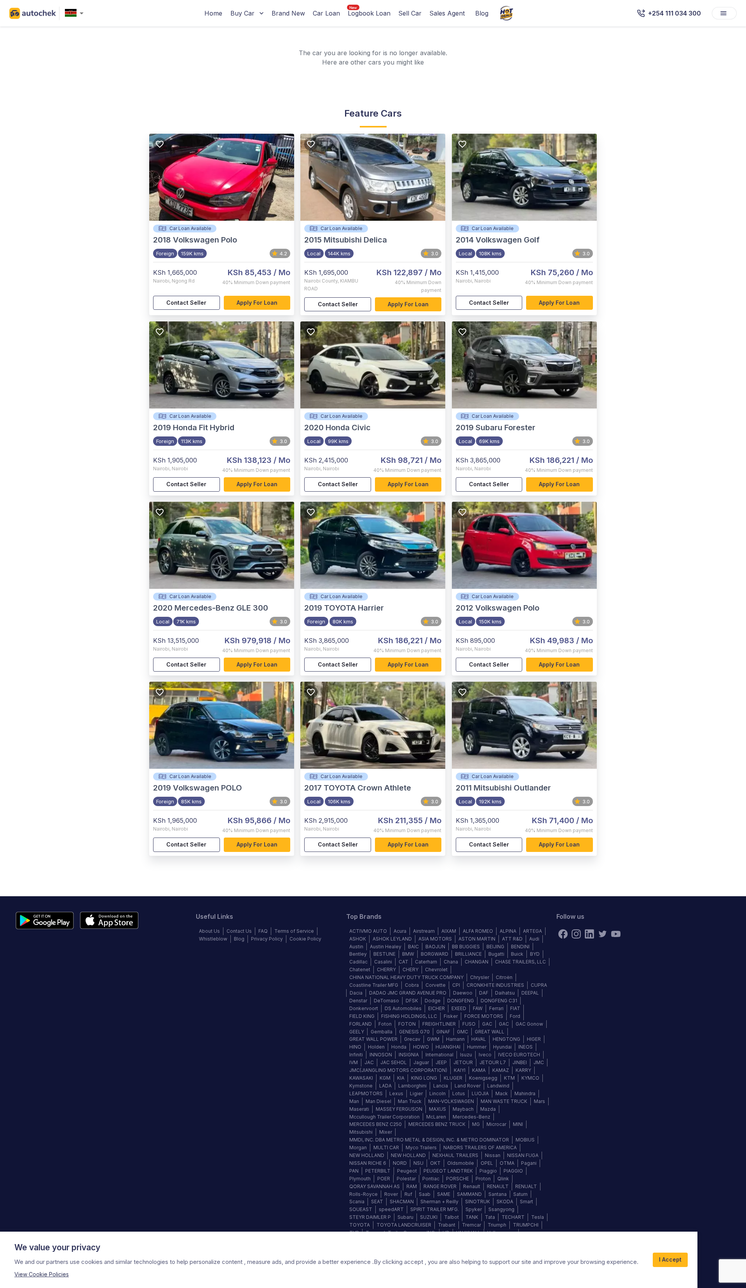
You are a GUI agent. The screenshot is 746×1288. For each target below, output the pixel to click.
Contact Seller (186, 302)
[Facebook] (563, 934)
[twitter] (602, 934)
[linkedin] (589, 934)
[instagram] (576, 934)
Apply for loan (257, 302)
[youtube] (615, 934)
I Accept (670, 1259)
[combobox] (76, 13)
